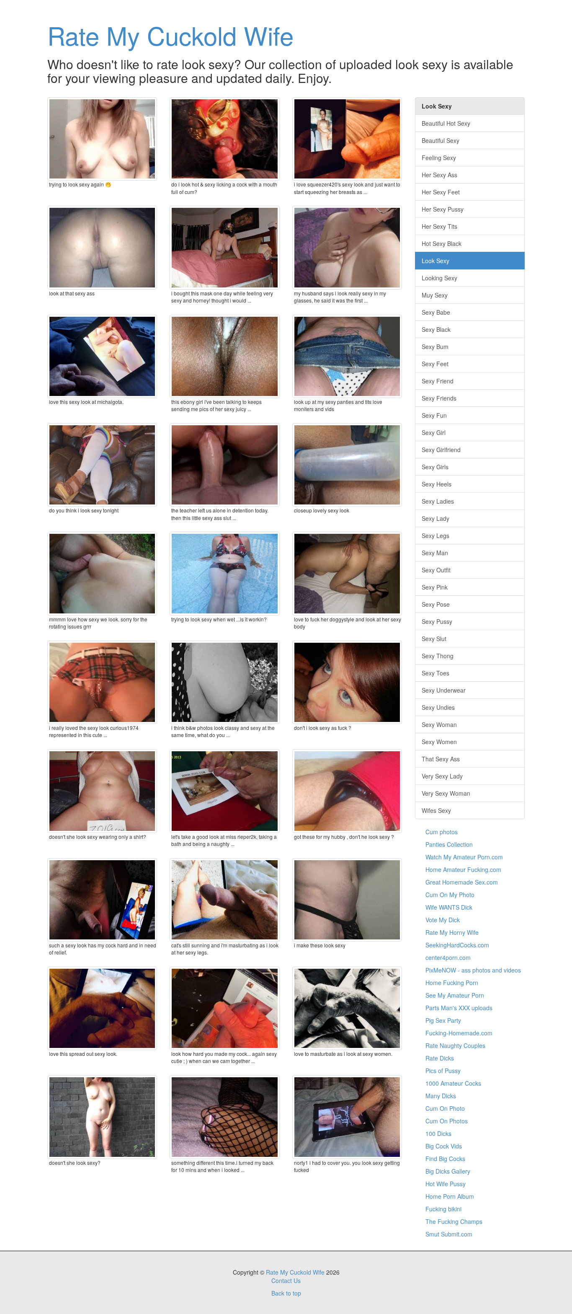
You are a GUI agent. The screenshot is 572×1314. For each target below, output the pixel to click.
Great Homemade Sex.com (461, 882)
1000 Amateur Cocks (453, 1083)
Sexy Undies (438, 707)
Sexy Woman (439, 724)
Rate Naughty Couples (455, 1045)
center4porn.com (448, 957)
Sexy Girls (435, 467)
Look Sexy (435, 260)
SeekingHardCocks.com (457, 945)
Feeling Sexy (439, 157)
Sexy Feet (435, 364)
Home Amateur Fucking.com (463, 869)
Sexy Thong (437, 656)
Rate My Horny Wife (452, 932)
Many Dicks (440, 1096)
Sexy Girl (434, 432)
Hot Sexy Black (441, 243)
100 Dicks (438, 1133)
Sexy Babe (436, 312)
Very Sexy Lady (442, 776)
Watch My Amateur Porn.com (464, 857)
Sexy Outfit (436, 570)
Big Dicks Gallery (447, 1171)
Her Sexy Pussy (443, 209)
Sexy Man (435, 552)
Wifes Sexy (436, 810)
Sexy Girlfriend (441, 449)
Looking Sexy (439, 278)
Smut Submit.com (448, 1234)
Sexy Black (436, 329)
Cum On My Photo (449, 894)
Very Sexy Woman (446, 793)
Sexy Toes (435, 673)
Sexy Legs (435, 535)
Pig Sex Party (443, 1020)
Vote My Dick (442, 920)
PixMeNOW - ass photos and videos (473, 970)
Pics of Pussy (443, 1070)
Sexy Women (439, 741)
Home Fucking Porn (451, 982)
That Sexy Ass (441, 759)
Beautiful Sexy (440, 140)
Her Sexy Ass (439, 175)
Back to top (286, 1293)
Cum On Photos (446, 1121)
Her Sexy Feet (441, 192)
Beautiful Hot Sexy (446, 123)
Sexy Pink (435, 587)
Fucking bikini (443, 1209)
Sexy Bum (435, 346)
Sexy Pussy (437, 621)
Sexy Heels (436, 484)
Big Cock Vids (443, 1146)
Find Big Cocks (445, 1158)
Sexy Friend (437, 381)
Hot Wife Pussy (445, 1183)
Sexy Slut (434, 638)
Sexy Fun (434, 415)
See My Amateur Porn (454, 995)
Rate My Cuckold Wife (170, 35)
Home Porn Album (449, 1196)
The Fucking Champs (453, 1221)
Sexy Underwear (444, 690)
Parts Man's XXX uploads (458, 1008)
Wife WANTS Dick (448, 907)
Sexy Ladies (438, 501)
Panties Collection (449, 844)
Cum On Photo (445, 1108)
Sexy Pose (436, 604)
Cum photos (441, 832)
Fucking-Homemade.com (458, 1033)
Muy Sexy (435, 295)
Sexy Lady (435, 518)
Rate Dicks (439, 1058)
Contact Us (286, 1280)
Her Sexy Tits (439, 226)
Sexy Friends (439, 398)
